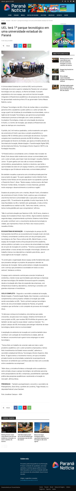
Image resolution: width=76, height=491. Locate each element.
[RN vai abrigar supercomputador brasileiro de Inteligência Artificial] (55, 77)
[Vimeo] (71, 1)
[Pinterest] (25, 46)
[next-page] (6, 446)
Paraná (8, 20)
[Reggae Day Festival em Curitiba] (55, 71)
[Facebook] (62, 1)
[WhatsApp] (29, 46)
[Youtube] (73, 1)
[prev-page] (2, 446)
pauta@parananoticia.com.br (29, 480)
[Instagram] (65, 1)
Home (3, 20)
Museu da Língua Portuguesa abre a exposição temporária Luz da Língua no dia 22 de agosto (41, 438)
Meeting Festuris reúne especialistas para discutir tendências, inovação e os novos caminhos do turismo (8, 438)
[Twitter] (68, 1)
